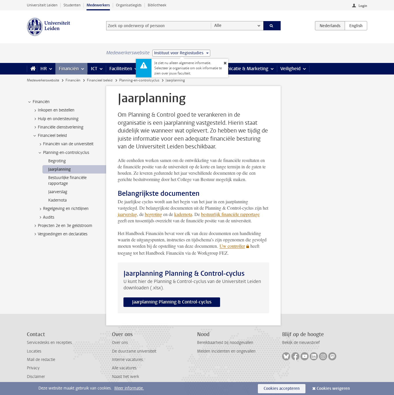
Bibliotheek (157, 5)
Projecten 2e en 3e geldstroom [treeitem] (65, 225)
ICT (94, 69)
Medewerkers (98, 5)
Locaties (34, 351)
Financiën (69, 69)
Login (363, 5)
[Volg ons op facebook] (295, 356)
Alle (218, 25)
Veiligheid (290, 69)
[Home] (32, 68)
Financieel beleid (99, 80)
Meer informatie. (129, 388)
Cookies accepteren (282, 388)
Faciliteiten (120, 69)
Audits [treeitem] (48, 217)
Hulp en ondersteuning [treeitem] (58, 119)
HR (43, 69)
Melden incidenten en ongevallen (226, 351)
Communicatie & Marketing (240, 69)
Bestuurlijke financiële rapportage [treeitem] (67, 180)
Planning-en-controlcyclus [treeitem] (66, 152)
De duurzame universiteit (134, 351)
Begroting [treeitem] (57, 161)
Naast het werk (125, 376)
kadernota (183, 214)
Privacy (33, 368)
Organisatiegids (129, 5)
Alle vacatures (124, 368)
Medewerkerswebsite (43, 80)
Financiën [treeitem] (41, 102)
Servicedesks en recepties (49, 342)
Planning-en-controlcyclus (139, 80)
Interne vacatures (127, 359)
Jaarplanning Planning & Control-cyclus (171, 302)
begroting (153, 214)
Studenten (71, 5)
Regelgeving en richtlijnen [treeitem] (66, 208)
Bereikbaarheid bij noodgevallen (225, 342)
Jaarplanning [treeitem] (59, 169)
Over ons (120, 342)
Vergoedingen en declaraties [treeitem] (62, 234)
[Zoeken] (272, 25)
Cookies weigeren (333, 388)
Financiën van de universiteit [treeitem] (68, 144)
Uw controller (232, 246)
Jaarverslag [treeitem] (57, 192)
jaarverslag (127, 214)
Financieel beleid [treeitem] (52, 135)
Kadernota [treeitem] (57, 200)
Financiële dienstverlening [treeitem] (60, 127)
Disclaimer (36, 376)
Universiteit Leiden (42, 5)
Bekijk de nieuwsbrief (301, 342)
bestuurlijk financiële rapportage (230, 214)
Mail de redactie (41, 359)
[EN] (356, 25)
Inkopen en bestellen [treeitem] (56, 110)
